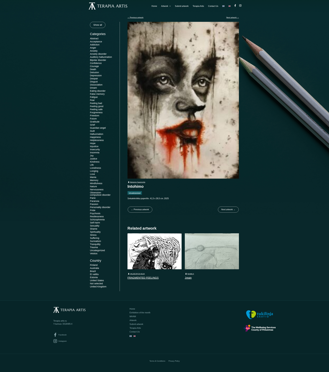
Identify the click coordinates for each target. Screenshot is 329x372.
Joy (92, 155)
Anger (93, 47)
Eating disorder (98, 91)
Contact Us (213, 6)
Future (93, 118)
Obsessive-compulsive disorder (100, 193)
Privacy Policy (174, 361)
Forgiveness (96, 112)
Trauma (94, 247)
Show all (97, 25)
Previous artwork (135, 17)
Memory (94, 180)
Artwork (164, 6)
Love (92, 174)
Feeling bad (96, 103)
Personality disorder (100, 207)
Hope (92, 143)
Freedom (94, 115)
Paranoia (94, 201)
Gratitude (94, 121)
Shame (93, 229)
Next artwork (232, 17)
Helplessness (97, 140)
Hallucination (96, 134)
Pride (92, 210)
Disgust (94, 81)
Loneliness (95, 168)
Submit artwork (182, 6)
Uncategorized (97, 250)
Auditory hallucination (101, 57)
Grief (92, 125)
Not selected (96, 283)
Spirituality (95, 232)
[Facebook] (235, 5)
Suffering (94, 238)
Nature (93, 186)
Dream (93, 88)
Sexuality (94, 225)
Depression (96, 75)
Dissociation (96, 84)
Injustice (94, 146)
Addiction (94, 44)
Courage (94, 66)
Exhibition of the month (140, 313)
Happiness (95, 137)
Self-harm (95, 222)
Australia (94, 268)
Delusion (94, 72)
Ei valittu (94, 274)
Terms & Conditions (157, 361)
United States (97, 280)
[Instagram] (240, 5)
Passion (94, 204)
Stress (93, 235)
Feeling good (96, 106)
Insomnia (94, 152)
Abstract (94, 38)
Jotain (188, 277)
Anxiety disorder (98, 54)
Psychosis (95, 213)
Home (154, 6)
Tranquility (95, 244)
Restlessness (97, 216)
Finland (94, 265)
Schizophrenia (97, 219)
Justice (93, 158)
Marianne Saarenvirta (137, 182)
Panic (93, 198)
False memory (97, 94)
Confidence (96, 63)
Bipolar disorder (98, 60)
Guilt (92, 131)
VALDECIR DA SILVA (137, 274)
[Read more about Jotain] (212, 251)
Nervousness (96, 189)
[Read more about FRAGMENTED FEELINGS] (154, 251)
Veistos (93, 253)
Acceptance (96, 41)
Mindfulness (96, 183)
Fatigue (94, 97)
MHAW (133, 316)
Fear (92, 100)
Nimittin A (190, 274)
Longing (94, 171)
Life (92, 165)
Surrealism (95, 241)
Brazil (93, 271)
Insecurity (95, 149)
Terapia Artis (198, 6)
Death (93, 69)
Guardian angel (98, 128)
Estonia (94, 277)
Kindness (94, 162)
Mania (93, 177)
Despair (94, 78)
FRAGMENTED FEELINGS (143, 277)
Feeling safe (96, 109)
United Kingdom (98, 286)
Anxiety (94, 51)
